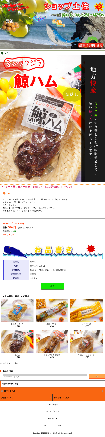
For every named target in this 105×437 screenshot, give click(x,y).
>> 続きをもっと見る (9, 363)
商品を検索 (8, 371)
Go (97, 376)
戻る (52, 286)
